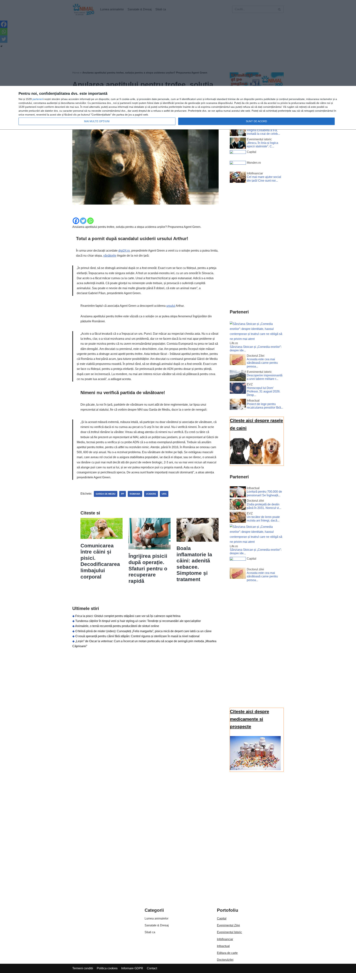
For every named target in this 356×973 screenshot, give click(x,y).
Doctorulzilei (225, 959)
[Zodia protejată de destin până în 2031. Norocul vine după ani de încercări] (238, 505)
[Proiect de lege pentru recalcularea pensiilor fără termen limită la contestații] (238, 405)
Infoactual (223, 946)
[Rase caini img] (255, 463)
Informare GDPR (132, 968)
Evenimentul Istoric (229, 932)
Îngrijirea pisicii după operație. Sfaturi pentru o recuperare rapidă (147, 568)
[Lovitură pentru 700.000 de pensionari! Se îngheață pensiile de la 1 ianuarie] (238, 492)
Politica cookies (107, 968)
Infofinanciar (225, 939)
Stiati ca (150, 932)
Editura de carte (227, 952)
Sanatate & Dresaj (157, 925)
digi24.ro (124, 250)
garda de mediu (106, 494)
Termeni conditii (82, 968)
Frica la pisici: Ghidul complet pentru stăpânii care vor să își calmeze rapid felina (127, 616)
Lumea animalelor (156, 918)
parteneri (37, 99)
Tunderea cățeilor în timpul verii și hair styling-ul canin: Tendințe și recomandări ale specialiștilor (138, 621)
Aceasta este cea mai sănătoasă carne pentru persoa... (262, 363)
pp (122, 494)
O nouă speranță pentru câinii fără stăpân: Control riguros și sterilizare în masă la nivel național (137, 636)
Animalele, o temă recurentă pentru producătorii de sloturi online (117, 626)
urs (164, 494)
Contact (152, 968)
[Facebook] (76, 221)
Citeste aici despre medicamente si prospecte (249, 719)
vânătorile (109, 255)
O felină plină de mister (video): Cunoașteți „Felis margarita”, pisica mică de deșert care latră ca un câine (143, 631)
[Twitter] (83, 221)
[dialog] (178, 108)
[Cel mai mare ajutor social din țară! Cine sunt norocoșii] (238, 178)
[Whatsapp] (90, 221)
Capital (221, 918)
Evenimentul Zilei (228, 925)
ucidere (151, 494)
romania (135, 494)
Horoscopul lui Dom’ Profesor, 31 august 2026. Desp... (263, 391)
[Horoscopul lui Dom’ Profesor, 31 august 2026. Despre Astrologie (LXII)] (238, 389)
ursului (170, 305)
